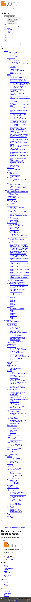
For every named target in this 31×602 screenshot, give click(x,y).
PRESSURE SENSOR (16, 383)
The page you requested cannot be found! (14, 527)
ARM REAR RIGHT (15, 234)
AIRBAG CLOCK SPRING (17, 392)
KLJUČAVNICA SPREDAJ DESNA (20, 134)
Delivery (6, 571)
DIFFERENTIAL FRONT (17, 240)
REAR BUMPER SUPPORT (17, 70)
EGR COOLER (14, 451)
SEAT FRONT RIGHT (16, 483)
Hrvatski (15, 19)
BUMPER (9, 59)
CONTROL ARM (11, 231)
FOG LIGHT (10, 490)
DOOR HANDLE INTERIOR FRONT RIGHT (18, 94)
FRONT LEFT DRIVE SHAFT (18, 216)
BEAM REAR (14, 220)
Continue (3, 540)
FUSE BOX (10, 362)
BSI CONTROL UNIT (16, 330)
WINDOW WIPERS (12, 419)
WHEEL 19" (13, 318)
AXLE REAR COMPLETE (17, 207)
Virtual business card (9, 568)
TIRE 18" (12, 304)
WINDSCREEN (14, 189)
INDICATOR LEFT (15, 503)
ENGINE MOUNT (15, 428)
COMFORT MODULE (16, 335)
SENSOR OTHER (15, 385)
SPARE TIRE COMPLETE (17, 309)
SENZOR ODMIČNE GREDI (18, 386)
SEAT (8, 479)
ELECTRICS (7, 320)
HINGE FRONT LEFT (16, 132)
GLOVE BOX (11, 471)
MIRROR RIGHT (15, 175)
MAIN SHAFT (14, 431)
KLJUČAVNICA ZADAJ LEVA (18, 137)
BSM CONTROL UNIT (16, 331)
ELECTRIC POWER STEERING (19, 285)
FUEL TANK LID (15, 169)
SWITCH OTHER (15, 407)
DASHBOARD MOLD (13, 469)
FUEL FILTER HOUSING (17, 352)
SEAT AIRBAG (14, 461)
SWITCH (9, 390)
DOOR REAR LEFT (15, 125)
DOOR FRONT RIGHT (16, 89)
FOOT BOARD (14, 68)
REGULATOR (14, 454)
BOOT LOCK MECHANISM (18, 80)
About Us (6, 569)
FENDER (9, 163)
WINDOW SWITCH (15, 409)
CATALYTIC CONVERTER (17, 444)
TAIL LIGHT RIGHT (15, 510)
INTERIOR (7, 455)
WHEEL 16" (13, 314)
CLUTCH (12, 427)
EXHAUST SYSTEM (13, 442)
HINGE (12, 55)
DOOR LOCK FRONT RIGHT (18, 115)
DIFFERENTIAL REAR (16, 241)
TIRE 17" (12, 303)
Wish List (6, 594)
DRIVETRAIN (8, 204)
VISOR (9, 486)
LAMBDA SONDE (15, 379)
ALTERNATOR (11, 324)
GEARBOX (10, 447)
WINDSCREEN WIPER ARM (18, 420)
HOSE (12, 452)
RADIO (9, 366)
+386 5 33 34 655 (10, 557)
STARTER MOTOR (12, 389)
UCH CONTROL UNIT (16, 341)
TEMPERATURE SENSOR (17, 388)
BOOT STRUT (11, 58)
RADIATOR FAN (15, 201)
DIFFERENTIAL (11, 238)
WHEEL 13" (13, 310)
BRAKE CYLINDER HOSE (17, 282)
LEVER (9, 472)
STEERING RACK (15, 293)
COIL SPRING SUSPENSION (15, 225)
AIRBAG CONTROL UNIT (17, 328)
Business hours (7, 565)
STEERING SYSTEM (13, 283)
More (17, 600)
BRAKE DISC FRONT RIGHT (18, 251)
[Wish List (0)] (4, 28)
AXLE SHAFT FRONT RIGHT (18, 211)
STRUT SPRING (14, 230)
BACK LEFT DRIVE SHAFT (18, 214)
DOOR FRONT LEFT (16, 87)
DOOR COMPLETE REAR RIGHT (19, 86)
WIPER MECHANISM (16, 421)
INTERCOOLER (11, 199)
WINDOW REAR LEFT (16, 161)
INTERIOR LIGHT (12, 506)
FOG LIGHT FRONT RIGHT (18, 495)
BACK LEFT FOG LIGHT (17, 492)
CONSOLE (10, 465)
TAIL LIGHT (10, 507)
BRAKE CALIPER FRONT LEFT (19, 244)
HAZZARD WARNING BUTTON (19, 397)
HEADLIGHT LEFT (15, 499)
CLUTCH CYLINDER (16, 448)
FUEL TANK (10, 168)
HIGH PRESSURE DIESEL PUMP (19, 357)
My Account (7, 591)
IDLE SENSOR (14, 378)
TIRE (8, 296)
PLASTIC (9, 177)
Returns (6, 584)
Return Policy (7, 575)
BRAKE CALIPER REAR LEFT (19, 247)
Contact (6, 566)
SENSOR (9, 371)
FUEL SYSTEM (11, 347)
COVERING (10, 466)
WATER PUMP (11, 203)
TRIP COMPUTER (15, 340)
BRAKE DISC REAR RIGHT (18, 254)
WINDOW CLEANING (13, 411)
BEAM (9, 217)
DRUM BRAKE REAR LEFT (18, 256)
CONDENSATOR (12, 193)
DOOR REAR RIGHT (16, 127)
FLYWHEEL (13, 430)
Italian (13, 21)
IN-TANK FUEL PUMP (16, 358)
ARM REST (10, 464)
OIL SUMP (13, 433)
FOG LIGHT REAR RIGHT (17, 496)
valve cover (13, 441)
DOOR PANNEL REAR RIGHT (18, 124)
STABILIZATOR (14, 221)
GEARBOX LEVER (15, 474)
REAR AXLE (13, 208)
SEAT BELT (10, 485)
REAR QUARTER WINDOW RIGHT (20, 139)
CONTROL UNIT (12, 325)
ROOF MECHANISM (13, 478)
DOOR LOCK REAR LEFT (17, 117)
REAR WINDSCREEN (16, 141)
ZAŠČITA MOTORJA (16, 182)
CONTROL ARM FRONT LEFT (19, 235)
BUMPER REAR (14, 65)
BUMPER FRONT (15, 60)
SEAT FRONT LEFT (15, 482)
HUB (8, 242)
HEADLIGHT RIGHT (16, 500)
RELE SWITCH (14, 404)
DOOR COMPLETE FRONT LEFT (19, 82)
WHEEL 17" (13, 316)
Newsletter (6, 596)
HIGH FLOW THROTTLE (17, 355)
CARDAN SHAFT (12, 223)
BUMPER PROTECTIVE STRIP (19, 63)
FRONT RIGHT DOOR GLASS (18, 130)
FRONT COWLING (15, 69)
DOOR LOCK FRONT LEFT (18, 113)
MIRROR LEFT (14, 173)
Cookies (6, 576)
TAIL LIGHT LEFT (15, 509)
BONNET (12, 53)
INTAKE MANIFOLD (16, 440)
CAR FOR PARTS (9, 517)
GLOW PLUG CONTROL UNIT (19, 396)
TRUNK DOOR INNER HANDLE (19, 145)
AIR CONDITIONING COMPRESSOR (17, 192)
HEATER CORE (11, 196)
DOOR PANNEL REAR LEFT (18, 123)
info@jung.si (11, 559)
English (14, 23)
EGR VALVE (10, 345)
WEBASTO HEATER (13, 488)
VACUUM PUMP (15, 361)
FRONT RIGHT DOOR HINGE (18, 131)
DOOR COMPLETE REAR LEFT (19, 84)
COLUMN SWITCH (15, 393)
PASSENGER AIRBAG (16, 459)
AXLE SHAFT (11, 210)
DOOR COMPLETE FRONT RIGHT (20, 83)
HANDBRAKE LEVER (16, 475)
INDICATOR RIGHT (15, 505)
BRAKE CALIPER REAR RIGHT (19, 248)
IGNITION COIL (11, 365)
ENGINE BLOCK (12, 426)
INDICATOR (10, 502)
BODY (6, 51)
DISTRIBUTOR (11, 344)
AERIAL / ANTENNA (16, 368)
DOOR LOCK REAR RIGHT (18, 118)
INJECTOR (13, 359)
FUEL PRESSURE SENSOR (17, 376)
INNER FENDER (15, 180)
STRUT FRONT (14, 227)
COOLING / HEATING (10, 190)
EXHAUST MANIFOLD (16, 445)
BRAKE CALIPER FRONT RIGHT (19, 245)
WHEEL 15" (13, 313)
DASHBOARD (11, 342)
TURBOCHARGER (12, 450)
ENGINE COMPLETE (13, 435)
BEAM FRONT (14, 218)
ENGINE (6, 424)
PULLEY (12, 434)
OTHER (6, 513)
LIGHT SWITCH (14, 402)
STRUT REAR (14, 228)
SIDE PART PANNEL (16, 73)
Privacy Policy (7, 572)
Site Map (6, 585)
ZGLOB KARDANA (15, 224)
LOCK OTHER (14, 56)
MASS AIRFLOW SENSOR (17, 380)
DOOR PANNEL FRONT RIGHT (19, 121)
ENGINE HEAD (11, 437)
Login (8, 32)
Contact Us (6, 582)
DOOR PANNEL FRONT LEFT (18, 120)
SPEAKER (13, 369)
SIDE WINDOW (14, 186)
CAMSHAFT (13, 438)
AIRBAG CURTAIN (15, 458)
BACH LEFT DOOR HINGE (18, 76)
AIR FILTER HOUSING (16, 348)
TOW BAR (10, 516)
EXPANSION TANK (12, 194)
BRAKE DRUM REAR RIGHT (18, 255)
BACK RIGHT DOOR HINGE (18, 77)
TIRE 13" (12, 297)
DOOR (9, 75)
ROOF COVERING (15, 468)
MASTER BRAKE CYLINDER (15, 280)
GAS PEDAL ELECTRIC (17, 354)
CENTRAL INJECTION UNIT (18, 349)
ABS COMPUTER (15, 327)
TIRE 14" (12, 299)
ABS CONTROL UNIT (13, 321)
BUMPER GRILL (15, 62)
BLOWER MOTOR (15, 197)
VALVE (9, 410)
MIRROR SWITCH (15, 403)
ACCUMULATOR (12, 323)
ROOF (12, 72)
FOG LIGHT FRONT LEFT (17, 493)
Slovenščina (18, 18)
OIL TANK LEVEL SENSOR (18, 382)
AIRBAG (9, 457)
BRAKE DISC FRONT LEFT (18, 249)
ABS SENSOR (14, 372)
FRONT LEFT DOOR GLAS (18, 128)
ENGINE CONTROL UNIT (17, 338)
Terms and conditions (9, 573)
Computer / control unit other (17, 337)
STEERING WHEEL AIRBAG (18, 462)
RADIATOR (10, 200)
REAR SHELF (11, 476)
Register (9, 31)
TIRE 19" (12, 306)
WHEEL (9, 307)
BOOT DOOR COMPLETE (17, 79)
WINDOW (10, 183)
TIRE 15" (12, 300)
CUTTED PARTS (11, 66)
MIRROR (9, 172)
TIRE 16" (12, 302)
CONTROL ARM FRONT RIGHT (19, 237)
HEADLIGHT (11, 497)
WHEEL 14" (13, 311)
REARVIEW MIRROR (16, 176)
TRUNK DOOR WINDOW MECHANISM (17, 147)
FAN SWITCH (14, 395)
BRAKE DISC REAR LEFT (17, 252)
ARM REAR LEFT (15, 232)
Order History (7, 593)
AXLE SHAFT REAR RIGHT (18, 213)
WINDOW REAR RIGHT (17, 162)
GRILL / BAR (10, 170)
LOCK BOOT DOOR (16, 138)
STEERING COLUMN (16, 292)
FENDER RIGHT (15, 166)
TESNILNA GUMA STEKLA (18, 187)
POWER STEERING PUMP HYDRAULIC (17, 290)
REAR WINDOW (15, 185)
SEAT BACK (13, 481)
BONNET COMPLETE (13, 52)
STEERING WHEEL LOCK (17, 406)
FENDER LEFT (14, 165)
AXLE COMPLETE (12, 206)
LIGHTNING (7, 489)
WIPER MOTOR (14, 423)
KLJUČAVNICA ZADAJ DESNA (19, 135)
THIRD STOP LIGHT (16, 512)
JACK (8, 514)
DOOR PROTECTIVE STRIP (18, 179)
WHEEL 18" (13, 317)
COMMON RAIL (14, 351)
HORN (9, 364)
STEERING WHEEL (15, 294)
